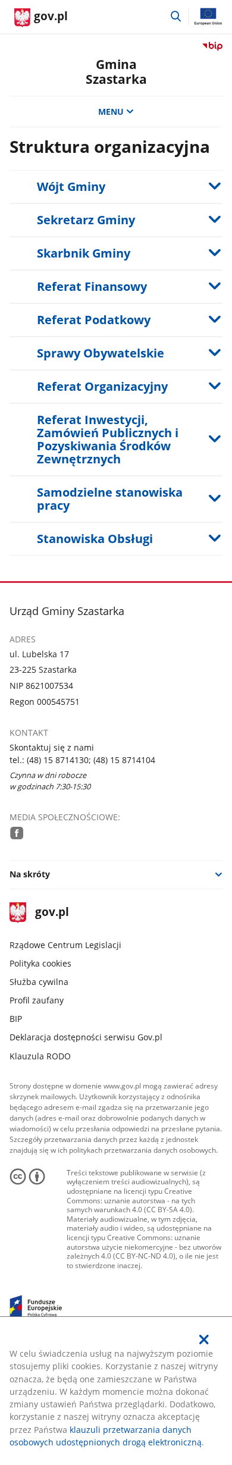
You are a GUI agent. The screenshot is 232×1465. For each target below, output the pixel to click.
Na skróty (30, 874)
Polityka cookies (40, 963)
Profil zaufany (37, 1000)
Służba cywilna (39, 981)
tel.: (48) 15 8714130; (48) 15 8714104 (82, 760)
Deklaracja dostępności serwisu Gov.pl (86, 1037)
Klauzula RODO (40, 1056)
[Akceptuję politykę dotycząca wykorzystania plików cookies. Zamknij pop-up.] (205, 1339)
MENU (111, 111)
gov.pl (52, 912)
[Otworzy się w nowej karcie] (17, 833)
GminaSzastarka (116, 71)
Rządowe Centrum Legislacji (65, 944)
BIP (16, 1018)
